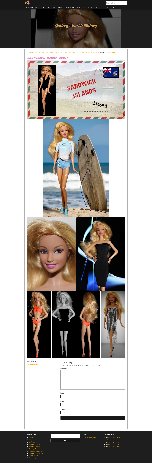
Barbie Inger (116, 442)
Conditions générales (35, 458)
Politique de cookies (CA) (36, 453)
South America (95, 52)
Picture (60, 7)
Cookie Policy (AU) (34, 456)
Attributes (88, 7)
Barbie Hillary (84, 26)
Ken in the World (49, 7)
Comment (63, 369)
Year (79, 7)
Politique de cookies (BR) (36, 451)
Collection (70, 7)
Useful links (32, 442)
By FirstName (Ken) (89, 440)
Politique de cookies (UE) (36, 444)
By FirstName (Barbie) (90, 438)
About (30, 440)
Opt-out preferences (34, 449)
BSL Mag (107, 7)
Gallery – (110, 438)
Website (62, 409)
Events (98, 7)
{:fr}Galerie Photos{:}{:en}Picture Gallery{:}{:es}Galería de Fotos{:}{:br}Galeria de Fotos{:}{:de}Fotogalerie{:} (60, 52)
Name (62, 393)
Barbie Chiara (116, 446)
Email (62, 401)
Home (28, 52)
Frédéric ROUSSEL (32, 364)
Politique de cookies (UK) (36, 446)
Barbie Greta (116, 438)
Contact (31, 438)
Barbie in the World (33, 7)
